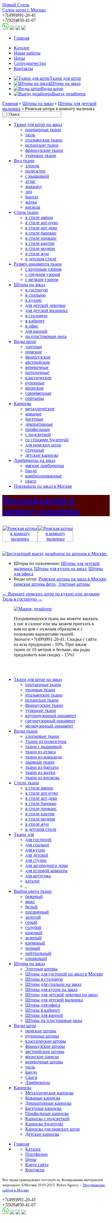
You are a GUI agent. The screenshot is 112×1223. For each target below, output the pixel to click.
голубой (33, 927)
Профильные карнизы (47, 1113)
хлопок (32, 165)
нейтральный (38, 953)
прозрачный (37, 911)
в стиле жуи (37, 253)
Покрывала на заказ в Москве (43, 486)
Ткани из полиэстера (45, 741)
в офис (31, 326)
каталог (32, 880)
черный (32, 948)
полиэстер (35, 171)
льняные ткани (40, 762)
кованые (33, 413)
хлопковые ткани (42, 736)
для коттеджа (38, 875)
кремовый (35, 943)
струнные (34, 450)
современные (38, 393)
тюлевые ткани (40, 689)
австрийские (37, 362)
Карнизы (22, 403)
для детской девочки (45, 305)
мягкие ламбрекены (44, 465)
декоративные (39, 424)
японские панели (42, 1056)
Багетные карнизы (43, 1108)
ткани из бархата (41, 767)
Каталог (22, 47)
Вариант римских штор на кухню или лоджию (51, 593)
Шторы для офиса (42, 1005)
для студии (36, 860)
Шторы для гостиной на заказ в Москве (64, 974)
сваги (30, 481)
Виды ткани (26, 731)
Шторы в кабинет (42, 1010)
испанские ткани (42, 145)
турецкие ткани (40, 155)
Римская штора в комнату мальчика (41, 505)
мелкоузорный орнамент (49, 725)
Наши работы (27, 53)
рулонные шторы (42, 1036)
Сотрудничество (30, 63)
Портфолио (36, 1154)
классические (38, 377)
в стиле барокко (40, 233)
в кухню (33, 300)
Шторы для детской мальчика (54, 999)
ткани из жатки (40, 772)
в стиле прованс (41, 238)
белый (31, 906)
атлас (30, 181)
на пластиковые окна (46, 336)
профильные (37, 429)
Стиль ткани (26, 212)
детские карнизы (41, 455)
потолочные (37, 372)
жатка (31, 202)
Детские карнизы (42, 1134)
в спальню (35, 295)
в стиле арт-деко (41, 227)
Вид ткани (24, 160)
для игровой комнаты (46, 870)
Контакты (23, 68)
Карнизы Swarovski (44, 1123)
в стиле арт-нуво (41, 222)
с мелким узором (41, 279)
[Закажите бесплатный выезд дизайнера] (33, 608)
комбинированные (43, 475)
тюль (30, 134)
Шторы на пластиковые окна (53, 1020)
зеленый (33, 937)
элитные (33, 346)
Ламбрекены (37, 1082)
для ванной (36, 331)
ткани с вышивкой (43, 746)
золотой (33, 917)
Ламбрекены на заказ (34, 460)
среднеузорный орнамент (50, 720)
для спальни (37, 844)
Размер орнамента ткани (38, 264)
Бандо (31, 1072)
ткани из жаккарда (43, 756)
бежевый (34, 896)
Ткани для (24, 834)
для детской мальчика (46, 310)
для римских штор (43, 444)
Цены (19, 58)
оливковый (36, 958)
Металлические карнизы (49, 1092)
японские (34, 388)
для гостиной (38, 839)
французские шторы (45, 1046)
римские (33, 351)
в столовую (36, 315)
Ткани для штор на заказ (38, 124)
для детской (36, 855)
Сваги (31, 1077)
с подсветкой (38, 434)
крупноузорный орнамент (50, 715)
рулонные (35, 382)
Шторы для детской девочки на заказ (61, 994)
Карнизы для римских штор (52, 1129)
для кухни (35, 849)
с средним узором (42, 274)
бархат (31, 196)
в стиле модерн (40, 248)
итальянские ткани (43, 140)
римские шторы (40, 1030)
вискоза (32, 207)
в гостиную (36, 289)
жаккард (33, 186)
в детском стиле (40, 258)
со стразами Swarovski (47, 439)
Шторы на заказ (37, 103)
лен (28, 191)
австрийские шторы (44, 1051)
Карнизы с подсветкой (47, 1118)
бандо (31, 470)
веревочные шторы (44, 1061)
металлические (40, 408)
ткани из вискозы (42, 777)
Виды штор (25, 341)
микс (30, 901)
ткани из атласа (40, 751)
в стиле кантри (40, 243)
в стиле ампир (39, 217)
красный (33, 932)
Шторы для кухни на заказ (60, 568)
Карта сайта (37, 1164)
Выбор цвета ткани (33, 891)
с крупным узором (43, 269)
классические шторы (45, 1041)
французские (38, 357)
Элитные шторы (74, 584)
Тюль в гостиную (22, 599)
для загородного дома (46, 865)
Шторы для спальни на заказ (53, 984)
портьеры (34, 398)
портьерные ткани (43, 129)
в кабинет (35, 320)
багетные (34, 419)
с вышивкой (37, 176)
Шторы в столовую (44, 979)
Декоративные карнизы (48, 1103)
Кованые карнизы (42, 1098)
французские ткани (44, 150)
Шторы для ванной (44, 1015)
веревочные (37, 367)
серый (31, 922)
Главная (21, 38)
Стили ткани (26, 782)
